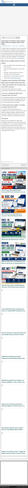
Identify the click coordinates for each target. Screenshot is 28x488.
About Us (19, 486)
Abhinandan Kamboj (6, 45)
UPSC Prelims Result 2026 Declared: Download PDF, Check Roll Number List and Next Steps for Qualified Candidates (13, 191)
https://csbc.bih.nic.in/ (16, 78)
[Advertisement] (14, 21)
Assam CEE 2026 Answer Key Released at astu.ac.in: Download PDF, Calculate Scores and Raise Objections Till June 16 (13, 310)
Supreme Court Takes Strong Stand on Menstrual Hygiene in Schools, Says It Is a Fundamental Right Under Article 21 (13, 405)
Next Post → (24, 165)
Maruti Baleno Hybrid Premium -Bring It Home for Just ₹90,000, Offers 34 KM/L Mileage (12, 429)
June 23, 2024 (15, 45)
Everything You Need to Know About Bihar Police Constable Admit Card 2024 (13, 42)
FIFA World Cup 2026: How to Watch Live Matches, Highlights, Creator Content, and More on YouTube (13, 381)
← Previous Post (4, 165)
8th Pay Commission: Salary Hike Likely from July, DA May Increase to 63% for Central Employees (14, 333)
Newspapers (22, 45)
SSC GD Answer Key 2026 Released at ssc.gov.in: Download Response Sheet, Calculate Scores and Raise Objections (12, 215)
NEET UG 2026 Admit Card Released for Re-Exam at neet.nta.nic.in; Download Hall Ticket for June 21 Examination (14, 262)
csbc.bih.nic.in (21, 58)
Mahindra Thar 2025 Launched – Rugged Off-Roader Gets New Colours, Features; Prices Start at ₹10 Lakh (14, 452)
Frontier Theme (24, 486)
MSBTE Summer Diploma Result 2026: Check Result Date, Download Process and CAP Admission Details (14, 238)
